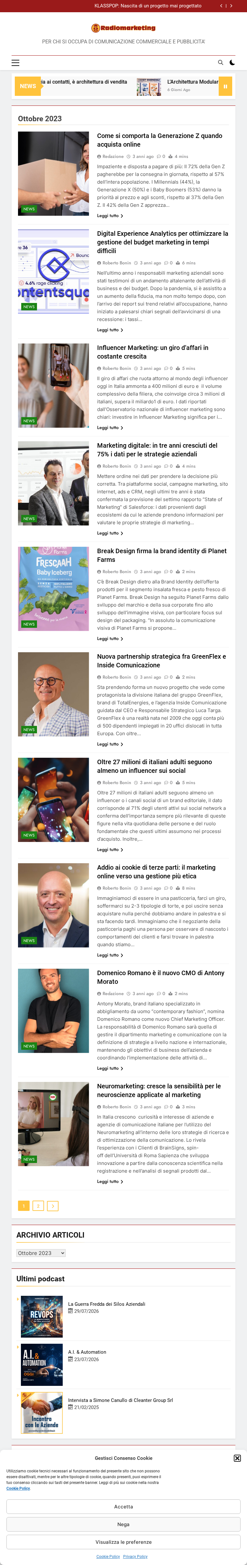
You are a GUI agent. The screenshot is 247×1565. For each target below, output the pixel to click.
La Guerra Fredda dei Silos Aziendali (106, 1304)
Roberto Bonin (117, 263)
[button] (237, 1458)
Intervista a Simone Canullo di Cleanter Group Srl (120, 1400)
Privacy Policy (135, 1556)
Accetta (123, 1507)
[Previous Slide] (221, 6)
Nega (123, 1524)
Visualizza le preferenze (124, 1542)
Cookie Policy (18, 1488)
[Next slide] (231, 6)
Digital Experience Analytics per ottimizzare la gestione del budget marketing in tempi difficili (162, 242)
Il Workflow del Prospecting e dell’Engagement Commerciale (137, 8)
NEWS (29, 209)
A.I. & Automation (87, 1352)
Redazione (113, 156)
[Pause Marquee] (225, 86)
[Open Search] (220, 62)
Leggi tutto (108, 215)
